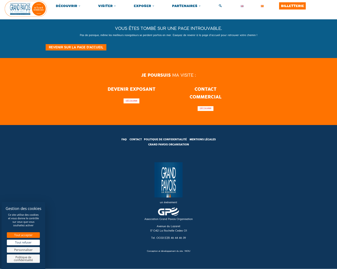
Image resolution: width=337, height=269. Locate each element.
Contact (136, 139)
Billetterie (292, 6)
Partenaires (184, 6)
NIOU (187, 251)
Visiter (105, 6)
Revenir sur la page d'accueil (76, 47)
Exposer (142, 6)
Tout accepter (23, 235)
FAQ (124, 139)
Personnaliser (23, 250)
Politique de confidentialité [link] (23, 258)
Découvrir (66, 6)
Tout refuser (23, 242)
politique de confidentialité (165, 139)
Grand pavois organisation (168, 144)
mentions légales (203, 139)
